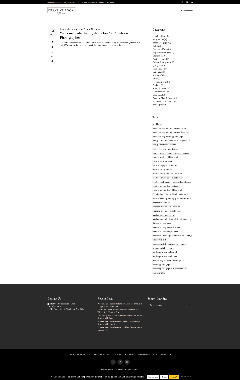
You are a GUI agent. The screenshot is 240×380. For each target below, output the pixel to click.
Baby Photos (84, 29)
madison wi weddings (162, 236)
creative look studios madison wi (166, 186)
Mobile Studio (84, 355)
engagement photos (161, 203)
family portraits (183, 219)
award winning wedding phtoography (169, 136)
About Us (129, 355)
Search (189, 305)
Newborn (95, 29)
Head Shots (157, 69)
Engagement (157, 56)
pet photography (159, 82)
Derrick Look (186, 198)
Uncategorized (158, 92)
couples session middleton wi (165, 157)
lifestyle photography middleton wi (167, 231)
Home (71, 355)
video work (157, 95)
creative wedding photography (166, 198)
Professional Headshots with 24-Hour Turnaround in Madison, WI (120, 328)
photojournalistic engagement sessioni (169, 244)
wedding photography (162, 269)
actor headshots (159, 36)
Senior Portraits (159, 88)
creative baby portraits (162, 161)
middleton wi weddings (182, 236)
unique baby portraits (162, 260)
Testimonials (143, 355)
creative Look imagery (162, 182)
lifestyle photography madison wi (167, 227)
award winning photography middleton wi (170, 132)
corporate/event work (161, 52)
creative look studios (182, 182)
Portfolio (117, 355)
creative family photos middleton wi (168, 178)
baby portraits (183, 141)
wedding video (159, 273)
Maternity (156, 72)
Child (154, 46)
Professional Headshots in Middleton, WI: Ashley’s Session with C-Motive (119, 322)
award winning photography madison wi (170, 128)
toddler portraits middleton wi (165, 256)
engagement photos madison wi (166, 207)
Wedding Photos (180, 269)
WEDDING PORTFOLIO (163, 101)
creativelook (69, 29)
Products (156, 85)
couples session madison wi (179, 153)
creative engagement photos (165, 165)
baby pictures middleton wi (164, 141)
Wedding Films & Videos (162, 98)
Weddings (156, 105)
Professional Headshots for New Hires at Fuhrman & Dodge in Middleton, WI (120, 305)
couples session (159, 153)
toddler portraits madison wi (165, 252)
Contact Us (165, 355)
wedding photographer (162, 265)
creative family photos (162, 169)
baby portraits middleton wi (164, 145)
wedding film (178, 260)
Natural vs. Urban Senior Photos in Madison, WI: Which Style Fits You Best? (118, 311)
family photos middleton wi (164, 219)
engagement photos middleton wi (167, 211)
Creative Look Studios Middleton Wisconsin (171, 194)
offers (155, 79)
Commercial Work (160, 49)
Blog (155, 355)
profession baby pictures (163, 248)
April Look (157, 124)
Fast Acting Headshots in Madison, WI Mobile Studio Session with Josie (120, 317)
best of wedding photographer (165, 149)
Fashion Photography (161, 62)
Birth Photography (160, 43)
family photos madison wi (163, 215)
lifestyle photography (162, 223)
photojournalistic (160, 240)
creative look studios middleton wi (167, 190)
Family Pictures (159, 59)
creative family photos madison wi (167, 174)
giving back (157, 66)
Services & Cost (101, 355)
